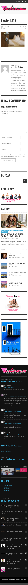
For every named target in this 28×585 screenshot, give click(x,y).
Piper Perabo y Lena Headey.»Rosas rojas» (11, 512)
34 (26, 518)
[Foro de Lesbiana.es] (11, 197)
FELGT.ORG (7, 487)
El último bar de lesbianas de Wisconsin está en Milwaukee (15, 282)
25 (26, 538)
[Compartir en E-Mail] (26, 28)
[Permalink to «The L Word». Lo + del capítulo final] (3, 518)
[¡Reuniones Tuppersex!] (13, 303)
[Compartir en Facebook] (18, 27)
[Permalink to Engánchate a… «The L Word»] (3, 525)
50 (26, 505)
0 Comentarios (24, 249)
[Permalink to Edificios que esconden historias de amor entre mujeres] (17, 471)
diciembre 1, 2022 (19, 285)
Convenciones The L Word (7, 450)
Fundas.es (6, 488)
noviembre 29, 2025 (13, 238)
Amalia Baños (6, 238)
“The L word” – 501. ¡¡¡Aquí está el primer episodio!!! (11, 539)
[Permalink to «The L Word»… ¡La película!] (3, 531)
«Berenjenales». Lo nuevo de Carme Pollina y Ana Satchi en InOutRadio (14, 546)
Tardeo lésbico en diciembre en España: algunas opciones (12, 235)
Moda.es (6, 490)
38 (26, 511)
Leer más (3, 249)
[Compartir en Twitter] (20, 27)
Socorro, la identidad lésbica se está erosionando (15, 396)
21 (26, 553)
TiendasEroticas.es (9, 492)
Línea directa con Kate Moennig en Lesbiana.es (13, 506)
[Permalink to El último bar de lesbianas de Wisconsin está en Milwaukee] (4, 284)
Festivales (9, 230)
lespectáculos (15, 230)
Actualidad (3, 230)
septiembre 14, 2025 (19, 257)
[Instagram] (19, 1)
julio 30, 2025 (18, 276)
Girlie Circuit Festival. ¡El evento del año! (13, 569)
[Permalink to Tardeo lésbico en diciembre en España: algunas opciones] (14, 221)
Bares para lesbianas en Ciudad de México (17, 263)
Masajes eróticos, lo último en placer (13, 411)
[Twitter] (22, 1)
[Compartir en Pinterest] (26, 27)
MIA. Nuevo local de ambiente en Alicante (14, 554)
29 (26, 531)
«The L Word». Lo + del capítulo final (12, 519)
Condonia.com (8, 485)
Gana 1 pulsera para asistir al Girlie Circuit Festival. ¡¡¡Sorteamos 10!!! (14, 561)
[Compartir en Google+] (23, 27)
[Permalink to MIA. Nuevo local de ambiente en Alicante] (3, 553)
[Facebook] (16, 1)
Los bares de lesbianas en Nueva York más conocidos (17, 273)
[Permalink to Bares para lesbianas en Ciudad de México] (4, 265)
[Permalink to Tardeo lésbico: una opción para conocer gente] (4, 256)
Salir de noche (4, 231)
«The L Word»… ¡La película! (14, 532)
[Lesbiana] (14, 370)
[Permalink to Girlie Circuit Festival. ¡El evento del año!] (3, 569)
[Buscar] (3, 1)
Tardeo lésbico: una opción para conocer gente (16, 254)
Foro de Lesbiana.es (6, 451)
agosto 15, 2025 (18, 266)
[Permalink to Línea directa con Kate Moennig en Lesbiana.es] (3, 505)
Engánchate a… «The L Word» (14, 525)
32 (26, 525)
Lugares (21, 230)
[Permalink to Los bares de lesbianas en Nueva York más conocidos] (4, 275)
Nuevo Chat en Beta (9, 387)
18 (26, 568)
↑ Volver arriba (14, 581)
